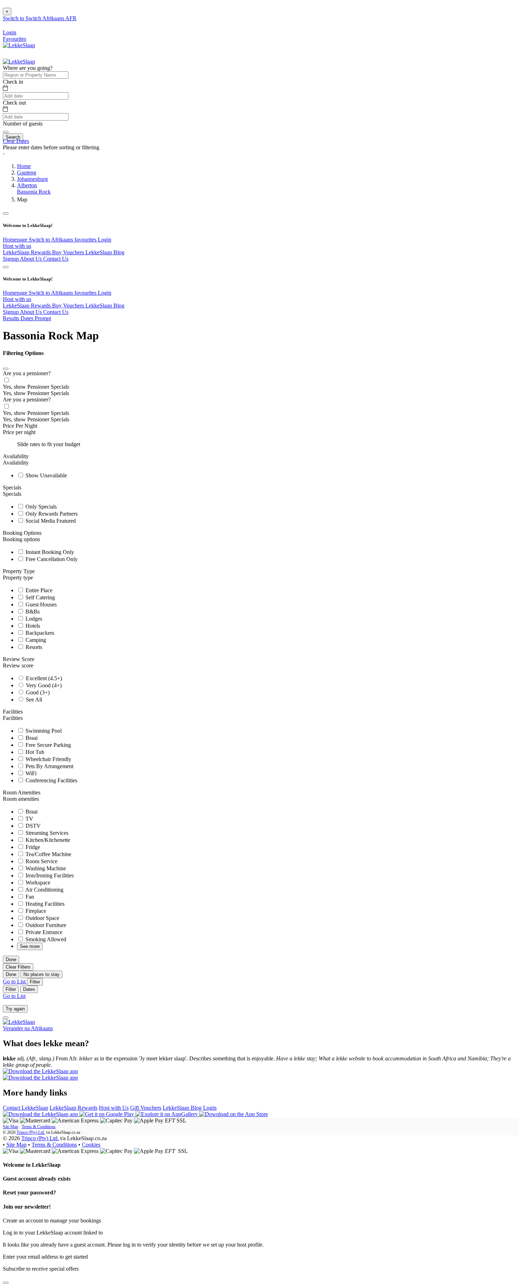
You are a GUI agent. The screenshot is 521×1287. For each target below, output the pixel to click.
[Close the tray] (6, 1283)
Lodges (33, 619)
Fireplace (35, 911)
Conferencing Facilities (50, 780)
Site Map (10, 1126)
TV (28, 819)
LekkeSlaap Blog (104, 252)
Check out (14, 103)
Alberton (27, 185)
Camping (35, 640)
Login (104, 240)
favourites (86, 240)
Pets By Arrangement (48, 766)
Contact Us (55, 259)
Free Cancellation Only (51, 559)
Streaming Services (46, 833)
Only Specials (40, 507)
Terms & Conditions (39, 1126)
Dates (29, 989)
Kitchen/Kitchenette (47, 840)
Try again (15, 1008)
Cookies (91, 1145)
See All (33, 700)
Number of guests (23, 124)
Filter (35, 981)
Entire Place (38, 590)
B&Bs (32, 612)
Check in (13, 82)
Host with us (17, 246)
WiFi (30, 773)
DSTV (32, 826)
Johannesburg (32, 179)
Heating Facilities (44, 904)
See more (30, 946)
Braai (31, 738)
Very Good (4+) (43, 685)
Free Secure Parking (47, 745)
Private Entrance (43, 932)
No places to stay (41, 974)
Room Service (40, 861)
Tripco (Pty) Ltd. (31, 1132)
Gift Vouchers (145, 1108)
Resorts (33, 647)
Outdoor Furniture (45, 925)
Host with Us (114, 1108)
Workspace (37, 883)
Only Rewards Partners (51, 514)
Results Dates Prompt (27, 318)
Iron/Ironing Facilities (49, 875)
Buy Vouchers (68, 252)
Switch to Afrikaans (51, 240)
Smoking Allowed (45, 939)
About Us (31, 259)
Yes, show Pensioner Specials (36, 387)
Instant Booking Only (49, 552)
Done (11, 959)
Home (24, 166)
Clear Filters (18, 967)
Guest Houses (40, 604)
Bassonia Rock (34, 192)
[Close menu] (6, 213)
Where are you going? (27, 68)
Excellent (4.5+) (43, 678)
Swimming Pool (43, 731)
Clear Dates (16, 141)
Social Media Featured (50, 521)
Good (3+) (37, 692)
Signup (11, 259)
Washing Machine (45, 868)
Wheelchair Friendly (47, 759)
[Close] (6, 369)
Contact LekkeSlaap (25, 1108)
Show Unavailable (45, 475)
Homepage (16, 240)
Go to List (15, 981)
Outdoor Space (41, 918)
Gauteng (26, 173)
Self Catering (39, 597)
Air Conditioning (43, 890)
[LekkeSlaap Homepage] (19, 45)
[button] (260, 154)
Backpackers (39, 633)
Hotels (32, 626)
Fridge (32, 847)
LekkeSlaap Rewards (27, 252)
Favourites (14, 39)
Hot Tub (34, 752)
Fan (29, 897)
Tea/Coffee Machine (47, 854)
